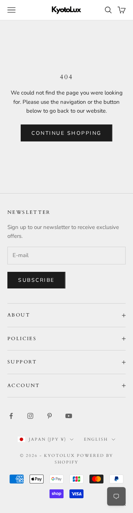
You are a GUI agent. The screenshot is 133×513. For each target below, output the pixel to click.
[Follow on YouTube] (68, 416)
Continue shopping (66, 133)
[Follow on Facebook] (11, 416)
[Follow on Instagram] (30, 416)
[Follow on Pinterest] (49, 416)
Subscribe (36, 280)
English (96, 439)
